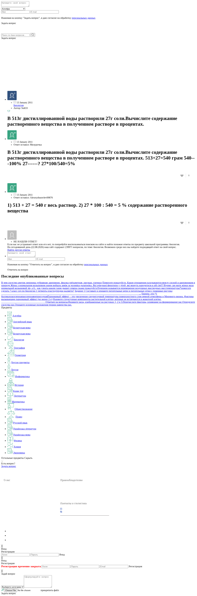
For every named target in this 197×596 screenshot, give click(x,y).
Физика (18, 440)
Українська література (24, 428)
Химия (17, 446)
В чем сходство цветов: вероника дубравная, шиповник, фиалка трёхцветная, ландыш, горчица (51, 282)
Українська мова (21, 434)
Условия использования (19, 540)
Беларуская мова (21, 327)
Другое (14, 369)
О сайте (23, 501)
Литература (20, 396)
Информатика (22, 376)
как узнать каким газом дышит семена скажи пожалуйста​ (67, 288)
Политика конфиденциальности (24, 531)
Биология (19, 105)
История (19, 385)
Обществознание (23, 409)
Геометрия (20, 355)
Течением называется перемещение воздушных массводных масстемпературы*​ (139, 288)
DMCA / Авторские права (21, 535)
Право (19, 416)
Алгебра (16, 315)
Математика (18, 401)
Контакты (14, 501)
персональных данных (83, 18)
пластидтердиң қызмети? (61, 291)
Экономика (19, 452)
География (19, 348)
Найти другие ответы (18, 250)
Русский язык (20, 422)
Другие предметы (20, 362)
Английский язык (22, 321)
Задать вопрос (8, 38)
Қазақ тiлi (18, 391)
